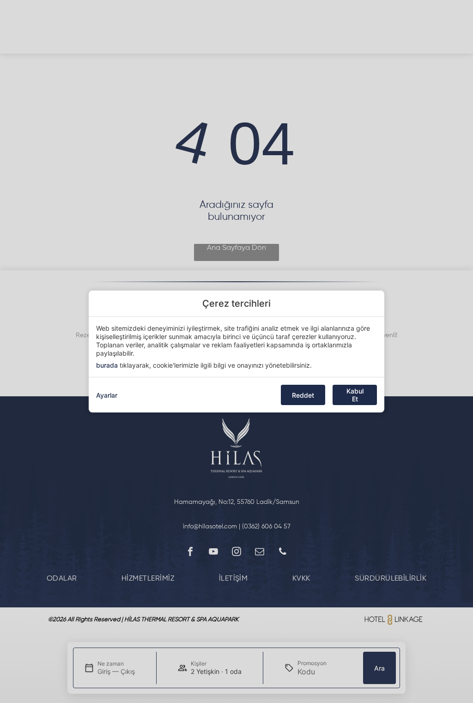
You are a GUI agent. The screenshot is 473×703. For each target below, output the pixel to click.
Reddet (303, 395)
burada (107, 365)
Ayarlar (106, 395)
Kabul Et (355, 395)
